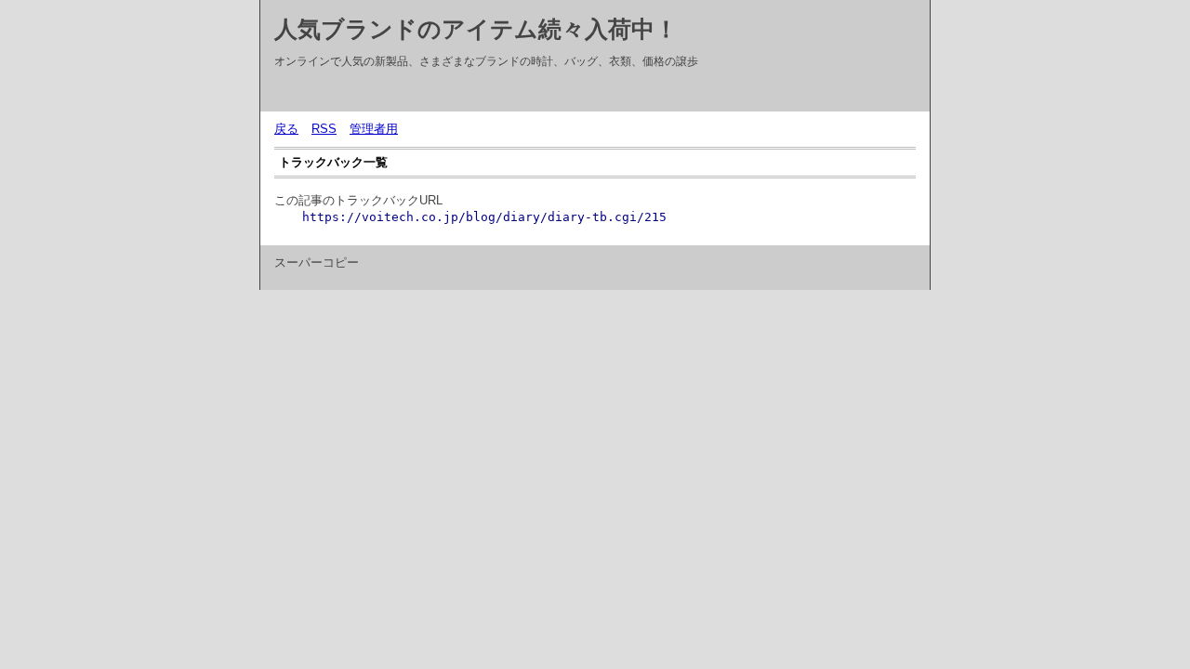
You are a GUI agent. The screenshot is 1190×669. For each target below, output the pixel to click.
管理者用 (374, 129)
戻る (286, 129)
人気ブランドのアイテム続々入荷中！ (476, 29)
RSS (324, 129)
